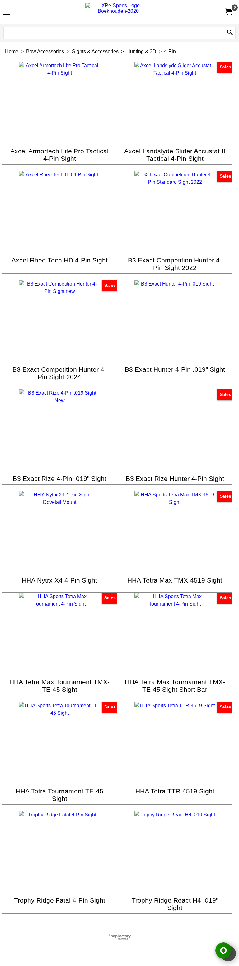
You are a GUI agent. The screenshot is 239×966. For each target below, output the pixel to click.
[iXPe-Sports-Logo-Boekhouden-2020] (118, 12)
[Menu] (6, 13)
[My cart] (228, 12)
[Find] (230, 33)
